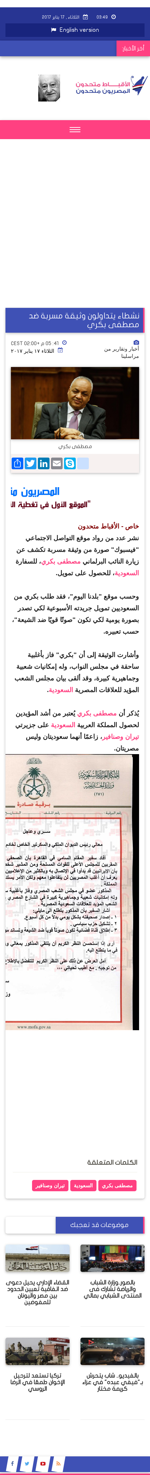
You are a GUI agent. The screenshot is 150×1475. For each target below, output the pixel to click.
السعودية (127, 573)
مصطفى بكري (61, 561)
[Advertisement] (75, 232)
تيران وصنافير (120, 736)
